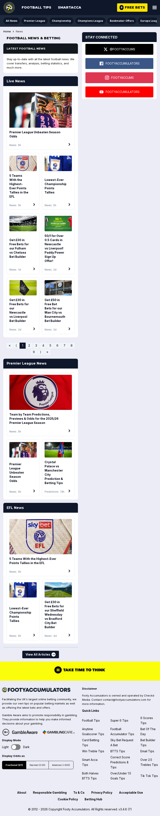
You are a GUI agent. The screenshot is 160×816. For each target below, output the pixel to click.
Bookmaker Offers (122, 20)
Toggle (16, 747)
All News (11, 20)
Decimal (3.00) (37, 765)
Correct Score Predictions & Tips (120, 762)
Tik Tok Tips (149, 776)
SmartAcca (69, 7)
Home (7, 31)
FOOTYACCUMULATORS (123, 63)
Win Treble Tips (93, 751)
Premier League (34, 20)
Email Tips (147, 751)
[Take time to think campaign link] (80, 673)
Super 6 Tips (119, 720)
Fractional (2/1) (14, 765)
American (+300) (61, 765)
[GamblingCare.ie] (58, 732)
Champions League (90, 20)
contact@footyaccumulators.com (124, 699)
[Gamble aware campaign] (25, 732)
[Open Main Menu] (154, 7)
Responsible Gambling (50, 792)
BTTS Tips (117, 751)
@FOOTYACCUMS (122, 49)
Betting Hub (93, 799)
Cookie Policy (68, 799)
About (21, 792)
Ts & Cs (79, 792)
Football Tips (36, 7)
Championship (61, 20)
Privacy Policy (101, 792)
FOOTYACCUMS (122, 77)
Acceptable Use (131, 792)
